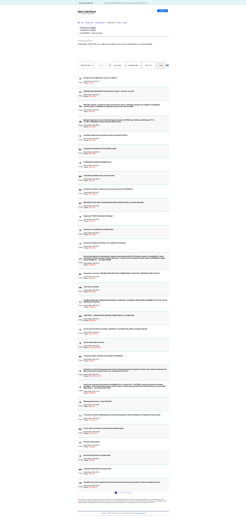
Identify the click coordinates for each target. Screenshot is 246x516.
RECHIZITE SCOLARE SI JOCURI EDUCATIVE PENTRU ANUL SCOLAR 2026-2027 (114, 202)
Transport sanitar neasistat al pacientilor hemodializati (103, 356)
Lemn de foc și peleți (91, 287)
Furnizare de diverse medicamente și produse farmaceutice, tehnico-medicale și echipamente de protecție (122, 415)
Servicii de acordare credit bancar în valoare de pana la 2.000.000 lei (108, 189)
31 (128, 492)
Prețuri (119, 22)
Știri (82, 22)
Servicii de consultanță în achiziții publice (99, 229)
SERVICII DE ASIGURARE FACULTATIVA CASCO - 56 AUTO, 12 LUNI (109, 91)
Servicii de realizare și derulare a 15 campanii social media (105, 243)
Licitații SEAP (110, 22)
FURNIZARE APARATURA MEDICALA (97, 162)
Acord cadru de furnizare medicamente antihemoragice (104, 428)
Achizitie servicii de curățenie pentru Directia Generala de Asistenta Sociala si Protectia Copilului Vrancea (122, 482)
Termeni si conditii (140, 513)
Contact (124, 22)
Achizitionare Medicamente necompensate (99, 175)
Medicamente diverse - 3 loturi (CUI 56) (97, 401)
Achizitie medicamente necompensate (97, 469)
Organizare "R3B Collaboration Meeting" (98, 216)
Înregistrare (162, 10)
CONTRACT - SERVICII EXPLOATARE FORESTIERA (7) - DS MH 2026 (109, 315)
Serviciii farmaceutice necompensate (97, 455)
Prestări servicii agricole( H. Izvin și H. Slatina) (100, 78)
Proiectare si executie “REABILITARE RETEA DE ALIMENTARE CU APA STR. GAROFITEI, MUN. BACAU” (122, 273)
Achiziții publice (100, 22)
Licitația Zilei (89, 22)
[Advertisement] (124, 52)
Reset (167, 65)
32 (131, 492)
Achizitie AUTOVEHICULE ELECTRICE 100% (100, 148)
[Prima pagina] (78, 22)
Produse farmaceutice (92, 442)
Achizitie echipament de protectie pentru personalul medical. (106, 135)
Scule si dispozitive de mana (94, 342)
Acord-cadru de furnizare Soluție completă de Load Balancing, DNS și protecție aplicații (115, 329)
